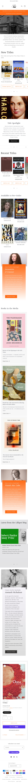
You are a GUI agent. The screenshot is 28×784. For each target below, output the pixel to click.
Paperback (7, 712)
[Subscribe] (22, 747)
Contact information (6, 779)
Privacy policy (12, 777)
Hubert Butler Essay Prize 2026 (11, 545)
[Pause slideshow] (26, 147)
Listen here (6, 413)
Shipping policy (20, 777)
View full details (19, 734)
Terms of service (11, 781)
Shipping (11, 707)
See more (14, 139)
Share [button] (5, 734)
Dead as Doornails (6, 78)
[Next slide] (16, 147)
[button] (2, 6)
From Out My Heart (7, 218)
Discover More (11, 296)
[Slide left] (11, 91)
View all (3, 525)
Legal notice (18, 781)
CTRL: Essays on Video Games (18, 80)
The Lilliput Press (13, 775)
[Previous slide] (11, 147)
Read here (5, 361)
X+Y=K (7, 245)
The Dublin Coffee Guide (6, 172)
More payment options (14, 730)
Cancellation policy (16, 779)
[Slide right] (16, 91)
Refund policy (24, 779)
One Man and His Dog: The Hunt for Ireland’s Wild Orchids (21, 242)
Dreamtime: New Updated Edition (18, 176)
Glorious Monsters (20, 219)
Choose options (6, 86)
